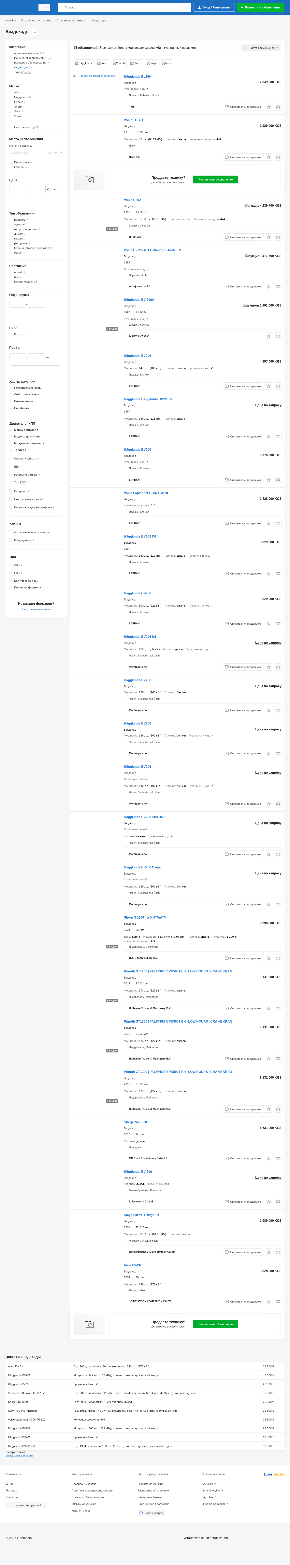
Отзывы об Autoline (84, 1503)
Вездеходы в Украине (19, 1455)
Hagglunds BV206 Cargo (142, 867)
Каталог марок (81, 1510)
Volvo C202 (132, 200)
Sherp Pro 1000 (135, 1122)
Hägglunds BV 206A (139, 299)
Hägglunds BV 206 (138, 1171)
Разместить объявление (216, 179)
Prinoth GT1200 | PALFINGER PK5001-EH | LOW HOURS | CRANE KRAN (178, 971)
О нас (9, 1483)
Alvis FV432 (133, 1265)
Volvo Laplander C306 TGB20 (146, 493)
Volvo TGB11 (133, 120)
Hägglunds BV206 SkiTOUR (145, 817)
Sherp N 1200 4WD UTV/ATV (145, 917)
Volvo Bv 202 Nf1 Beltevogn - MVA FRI (152, 250)
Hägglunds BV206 (137, 355)
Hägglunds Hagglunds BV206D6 (148, 399)
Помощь (11, 1490)
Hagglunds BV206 (137, 680)
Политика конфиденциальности (92, 1490)
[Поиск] (62, 7)
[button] (268, 106)
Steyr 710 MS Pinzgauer (141, 1215)
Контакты (12, 1497)
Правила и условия (84, 1483)
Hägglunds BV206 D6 (140, 536)
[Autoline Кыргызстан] (20, 7)
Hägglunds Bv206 (137, 76)
